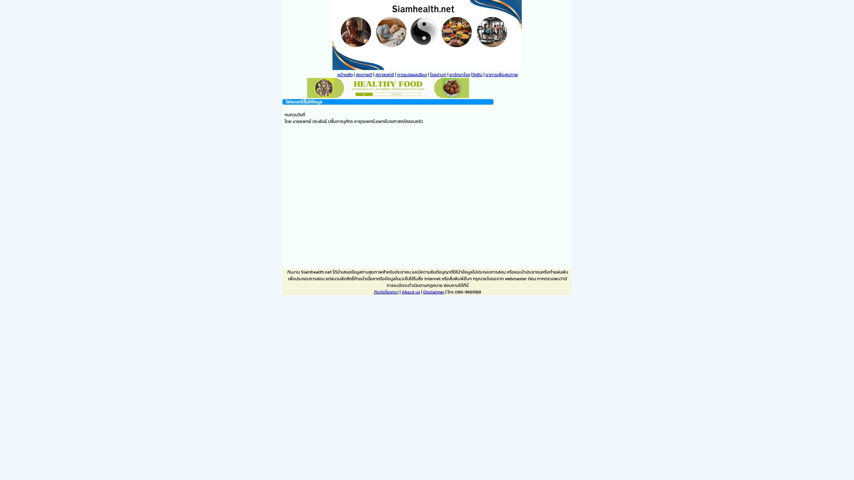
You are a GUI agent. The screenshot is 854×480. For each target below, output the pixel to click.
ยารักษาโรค (459, 74)
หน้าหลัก (345, 74)
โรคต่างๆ (438, 74)
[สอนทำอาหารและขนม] (388, 96)
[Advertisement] (387, 177)
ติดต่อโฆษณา (386, 292)
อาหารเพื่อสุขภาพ (501, 74)
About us (411, 292)
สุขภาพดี (364, 74)
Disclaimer (433, 292)
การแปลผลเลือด (412, 74)
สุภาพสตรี (384, 74)
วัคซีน (477, 74)
